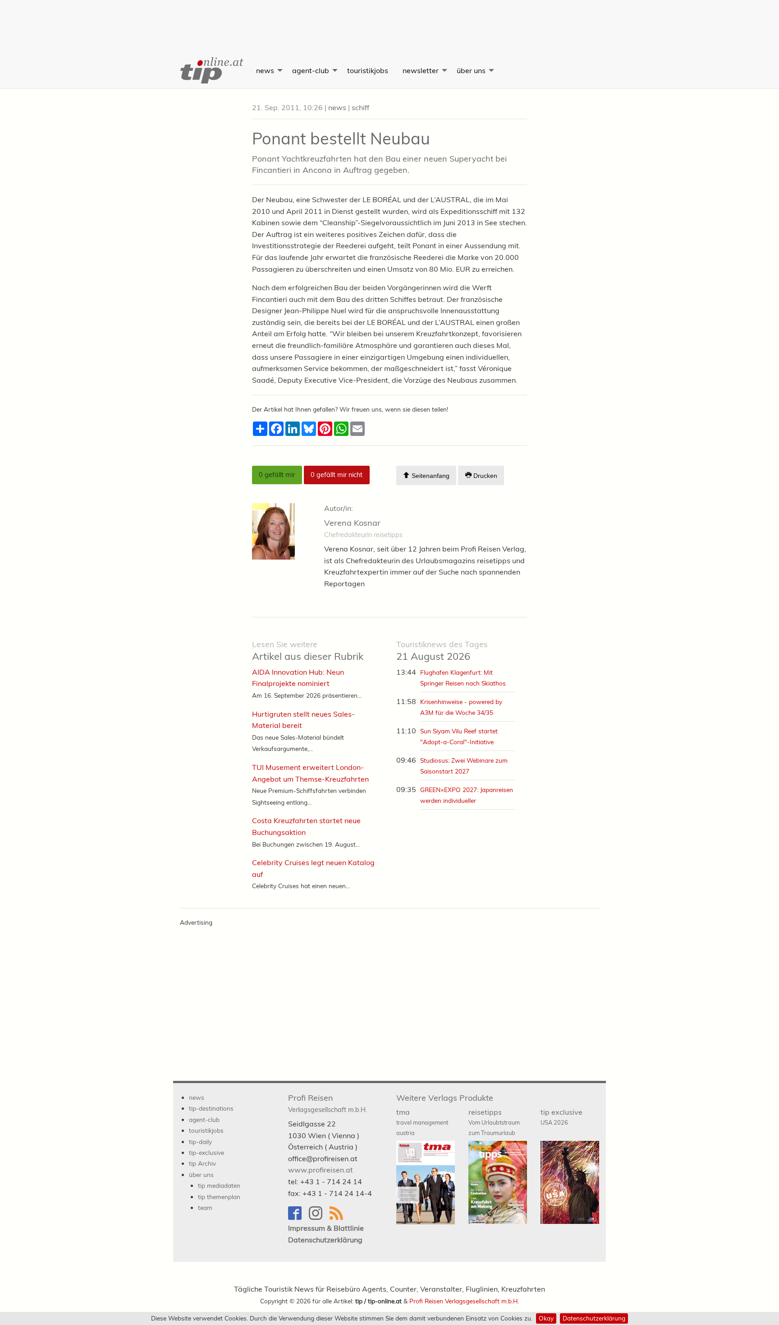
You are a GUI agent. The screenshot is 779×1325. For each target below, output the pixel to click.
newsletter (421, 70)
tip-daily (200, 1141)
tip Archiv (202, 1163)
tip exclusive (561, 1116)
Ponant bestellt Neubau (341, 138)
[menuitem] (211, 70)
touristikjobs (367, 70)
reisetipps (494, 1121)
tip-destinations (211, 1108)
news (265, 70)
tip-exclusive (206, 1152)
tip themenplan (219, 1196)
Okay (546, 1318)
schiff (360, 107)
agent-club (310, 70)
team (205, 1207)
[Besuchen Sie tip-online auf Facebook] (298, 1217)
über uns (471, 70)
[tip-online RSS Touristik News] (339, 1217)
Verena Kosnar (352, 523)
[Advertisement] (389, 20)
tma (422, 1121)
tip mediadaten (219, 1185)
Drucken (484, 476)
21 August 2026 (442, 651)
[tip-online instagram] (319, 1217)
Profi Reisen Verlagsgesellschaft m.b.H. (464, 1301)
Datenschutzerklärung (594, 1318)
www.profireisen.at (320, 1169)
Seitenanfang (429, 476)
